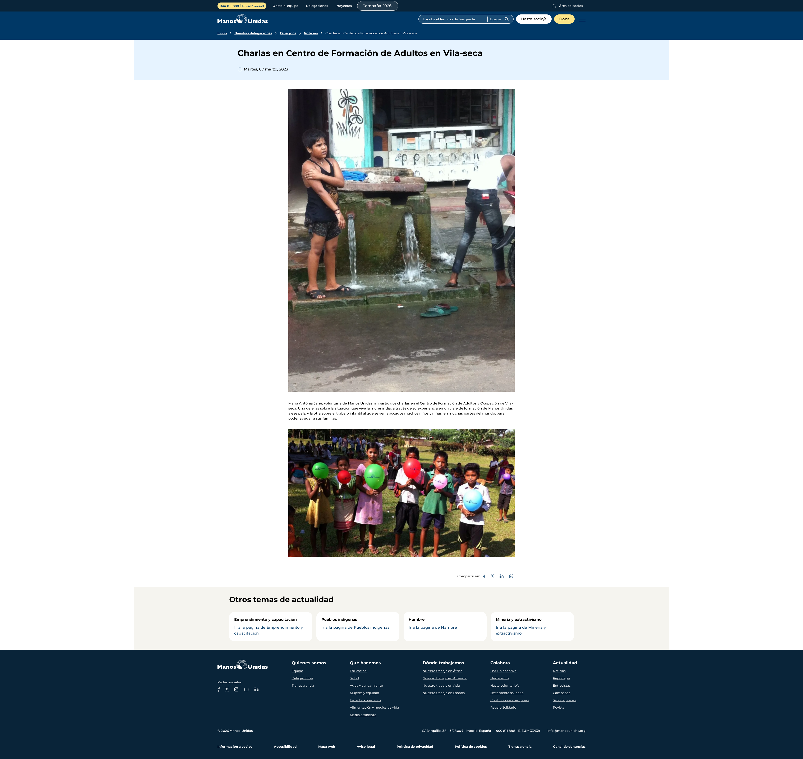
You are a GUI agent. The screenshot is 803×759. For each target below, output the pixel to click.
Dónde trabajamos (443, 662)
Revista (558, 707)
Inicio (222, 33)
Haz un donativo (503, 671)
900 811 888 (229, 6)
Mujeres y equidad (364, 693)
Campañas (561, 693)
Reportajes (561, 678)
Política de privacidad (415, 747)
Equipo (297, 671)
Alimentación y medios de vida (374, 707)
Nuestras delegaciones (253, 33)
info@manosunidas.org (566, 731)
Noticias (311, 33)
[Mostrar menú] (581, 19)
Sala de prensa (564, 700)
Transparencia (303, 685)
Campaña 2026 (376, 6)
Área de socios (571, 6)
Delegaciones (317, 6)
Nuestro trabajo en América (445, 678)
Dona (564, 19)
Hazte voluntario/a (505, 685)
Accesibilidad (285, 747)
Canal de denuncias (569, 747)
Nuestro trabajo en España (444, 693)
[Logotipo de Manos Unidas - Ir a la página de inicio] (242, 22)
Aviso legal (366, 747)
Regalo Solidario (503, 707)
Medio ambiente (363, 715)
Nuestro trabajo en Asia (441, 685)
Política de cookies (471, 747)
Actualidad (565, 662)
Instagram (236, 689)
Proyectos (344, 6)
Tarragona (288, 33)
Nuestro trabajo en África (442, 671)
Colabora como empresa (509, 700)
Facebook (218, 689)
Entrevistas (561, 685)
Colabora (500, 662)
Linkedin (256, 689)
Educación (358, 671)
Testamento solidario (507, 693)
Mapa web (326, 747)
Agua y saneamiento (366, 685)
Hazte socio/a (534, 19)
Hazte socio (499, 678)
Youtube (246, 689)
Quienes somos (309, 662)
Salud (354, 678)
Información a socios (234, 747)
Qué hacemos (365, 662)
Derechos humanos (365, 700)
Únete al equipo (285, 6)
